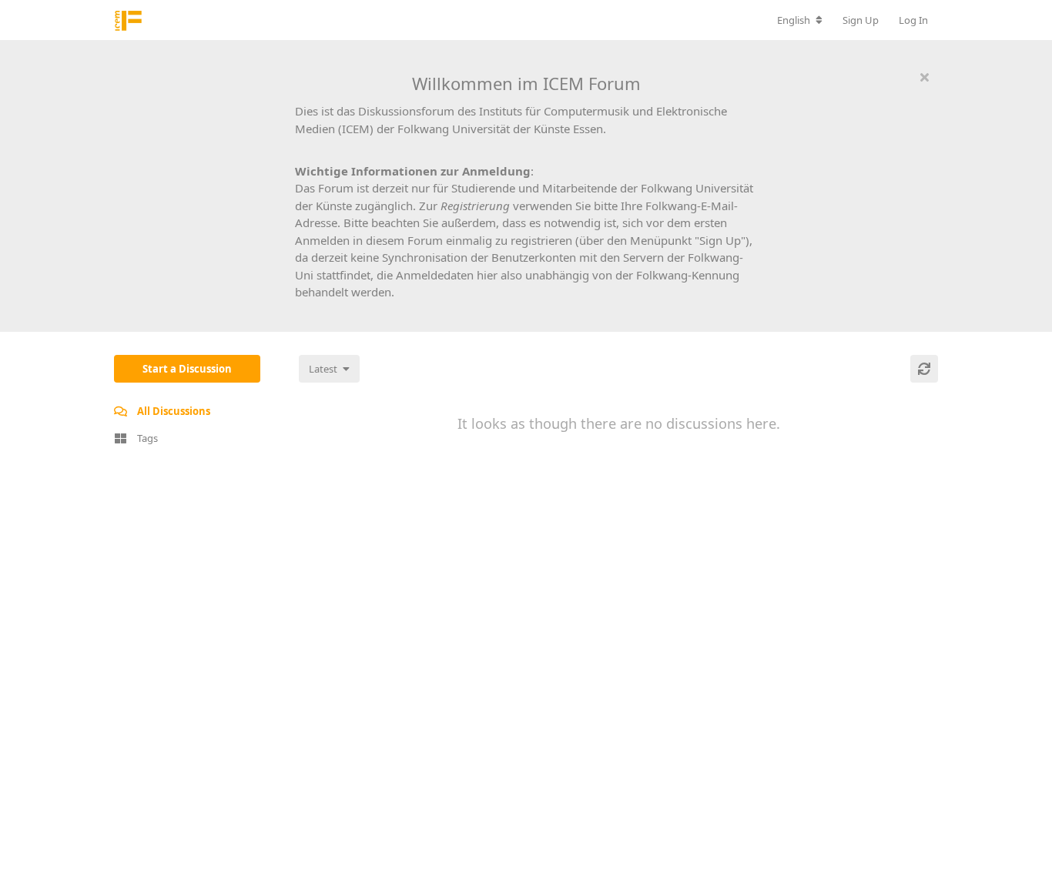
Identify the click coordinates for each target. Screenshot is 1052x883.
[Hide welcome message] (924, 77)
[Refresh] (924, 369)
